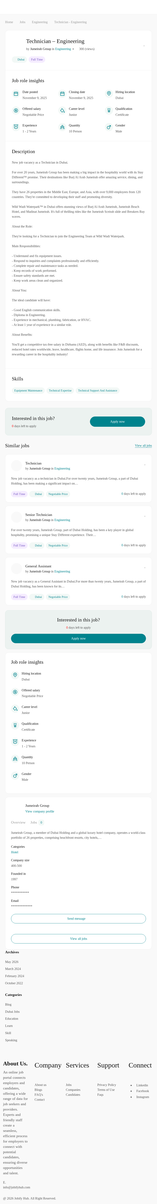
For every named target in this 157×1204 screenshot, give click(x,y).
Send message (76, 918)
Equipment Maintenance (28, 390)
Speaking (11, 1040)
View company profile (39, 811)
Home (9, 22)
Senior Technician (38, 515)
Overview (18, 822)
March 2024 (13, 969)
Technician (33, 463)
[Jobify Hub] (22, 6)
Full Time (37, 59)
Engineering (40, 22)
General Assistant (38, 566)
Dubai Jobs (12, 1011)
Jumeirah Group (40, 49)
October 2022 (14, 983)
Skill (8, 1033)
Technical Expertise (60, 390)
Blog (8, 1004)
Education (11, 1018)
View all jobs (143, 445)
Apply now (117, 421)
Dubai (21, 59)
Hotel (14, 852)
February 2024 (14, 976)
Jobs (22, 22)
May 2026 (11, 962)
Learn (9, 1026)
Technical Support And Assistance (97, 390)
